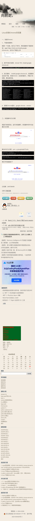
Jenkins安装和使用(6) (6, 400)
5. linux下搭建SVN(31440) (8, 475)
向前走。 (8, 15)
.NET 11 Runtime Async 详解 (11, 295)
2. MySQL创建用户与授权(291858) (10, 469)
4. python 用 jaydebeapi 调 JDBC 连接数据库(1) (13, 487)
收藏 (4, 229)
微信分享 (29, 198)
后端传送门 (6, 332)
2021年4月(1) (4, 447)
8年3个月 (9, 344)
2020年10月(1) (5, 451)
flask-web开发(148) (6, 396)
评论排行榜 (4, 478)
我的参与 (3, 384)
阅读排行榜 (4, 462)
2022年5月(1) (4, 439)
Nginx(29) (3, 404)
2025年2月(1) (4, 433)
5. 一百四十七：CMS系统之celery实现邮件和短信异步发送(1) (17, 489)
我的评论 (3, 382)
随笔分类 (3, 391)
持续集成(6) (4, 421)
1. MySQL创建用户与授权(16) (8, 495)
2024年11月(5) (5, 435)
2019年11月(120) (5, 455)
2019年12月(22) (5, 453)
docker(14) (4, 394)
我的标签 (3, 388)
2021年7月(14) (5, 445)
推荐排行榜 (4, 493)
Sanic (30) (3, 417)
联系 (17, 24)
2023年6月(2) (4, 437)
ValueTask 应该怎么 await (10, 298)
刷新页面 (23, 231)
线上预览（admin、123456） (10, 339)
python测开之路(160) (6, 412)
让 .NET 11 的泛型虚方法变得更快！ (14, 293)
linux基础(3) (4, 402)
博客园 (3, 24)
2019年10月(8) (5, 457)
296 (8, 346)
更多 (2, 423)
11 (7, 347)
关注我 (13, 198)
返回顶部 (29, 231)
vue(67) (3, 419)
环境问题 (8, 191)
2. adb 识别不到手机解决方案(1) (9, 483)
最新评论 (3, 386)
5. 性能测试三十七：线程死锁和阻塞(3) (11, 505)
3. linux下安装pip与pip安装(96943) (10, 471)
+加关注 (4, 209)
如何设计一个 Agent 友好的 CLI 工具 (14, 300)
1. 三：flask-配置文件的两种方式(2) (10, 481)
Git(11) (3, 398)
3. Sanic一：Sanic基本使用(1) (9, 485)
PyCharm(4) (4, 406)
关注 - (16, 205)
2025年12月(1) (5, 432)
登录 (25, 234)
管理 (23, 24)
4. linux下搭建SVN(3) (6, 503)
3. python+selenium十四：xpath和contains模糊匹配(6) (15, 501)
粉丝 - (10, 205)
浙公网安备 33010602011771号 (15, 514)
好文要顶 (6, 198)
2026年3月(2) (4, 430)
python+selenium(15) (6, 410)
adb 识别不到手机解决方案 (16, 225)
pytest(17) (3, 408)
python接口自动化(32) (7, 414)
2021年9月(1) (4, 441)
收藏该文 (21, 198)
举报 (6, 229)
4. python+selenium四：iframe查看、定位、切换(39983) (16, 473)
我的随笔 (3, 380)
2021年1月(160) (5, 449)
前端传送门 (6, 331)
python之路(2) (4, 415)
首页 (10, 24)
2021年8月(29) (5, 443)
